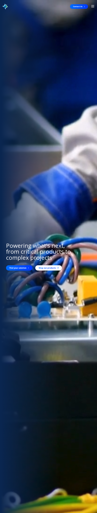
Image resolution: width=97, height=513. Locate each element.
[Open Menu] (93, 6)
